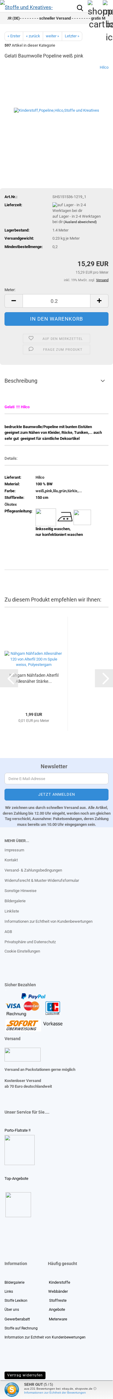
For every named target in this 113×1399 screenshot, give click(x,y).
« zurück (33, 36)
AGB (8, 931)
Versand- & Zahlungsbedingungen (33, 870)
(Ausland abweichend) (80, 222)
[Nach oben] (17, 1389)
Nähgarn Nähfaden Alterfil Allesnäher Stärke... (33, 678)
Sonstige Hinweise (20, 890)
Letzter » (72, 36)
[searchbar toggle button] (79, 7)
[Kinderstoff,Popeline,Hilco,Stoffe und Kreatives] (56, 109)
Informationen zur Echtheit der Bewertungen (55, 1392)
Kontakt (11, 860)
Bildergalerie (15, 901)
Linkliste (12, 911)
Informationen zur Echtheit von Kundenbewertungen (49, 921)
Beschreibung (21, 381)
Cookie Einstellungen (22, 951)
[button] (14, 301)
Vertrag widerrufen (25, 1375)
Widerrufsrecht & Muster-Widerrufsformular (42, 880)
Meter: (10, 290)
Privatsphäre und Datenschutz (30, 942)
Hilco (104, 67)
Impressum (14, 850)
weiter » (52, 36)
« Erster (14, 36)
